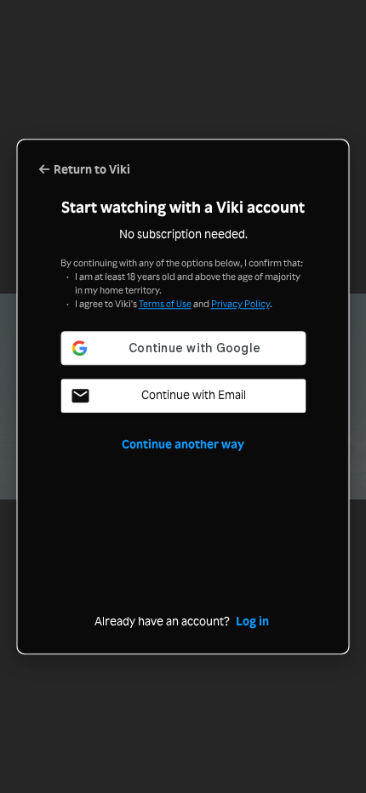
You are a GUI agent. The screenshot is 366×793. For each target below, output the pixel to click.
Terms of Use (165, 304)
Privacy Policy (240, 304)
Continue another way (183, 443)
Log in (252, 620)
